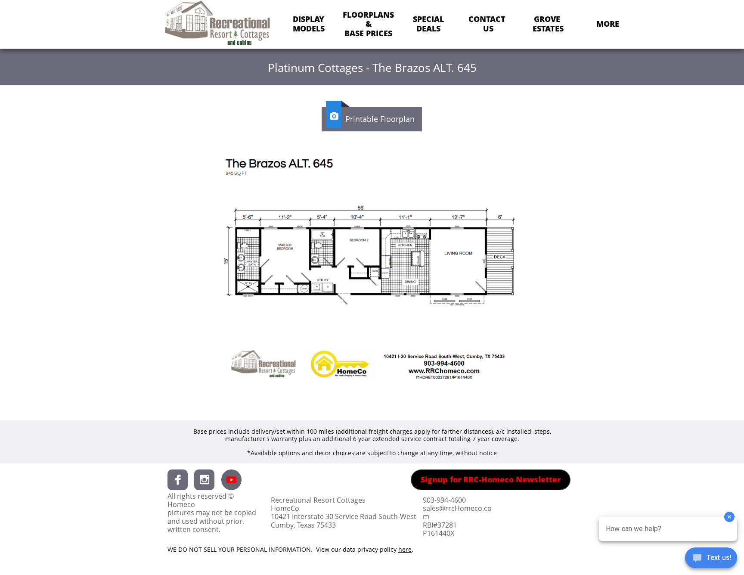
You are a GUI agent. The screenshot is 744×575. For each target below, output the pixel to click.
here (405, 549)
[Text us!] (711, 558)
